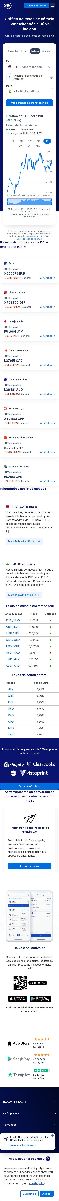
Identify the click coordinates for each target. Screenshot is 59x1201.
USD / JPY (13, 633)
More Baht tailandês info (22, 541)
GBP (11, 734)
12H (13, 141)
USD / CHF (13, 646)
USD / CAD (13, 652)
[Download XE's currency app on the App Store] (17, 999)
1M (38, 141)
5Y (29, 146)
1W (30, 141)
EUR (11, 702)
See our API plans (29, 786)
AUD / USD (13, 665)
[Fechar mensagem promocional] (52, 1135)
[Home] (8, 6)
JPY (10, 689)
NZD (11, 728)
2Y (20, 146)
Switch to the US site (22, 1145)
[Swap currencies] (10, 77)
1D (21, 141)
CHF (11, 695)
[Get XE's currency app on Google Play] (40, 999)
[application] (29, 177)
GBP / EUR (13, 626)
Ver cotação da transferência (29, 102)
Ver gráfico (46, 277)
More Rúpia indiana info (22, 594)
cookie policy (37, 1183)
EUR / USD (13, 620)
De (8, 61)
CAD (11, 715)
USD (11, 708)
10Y (38, 146)
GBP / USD (13, 639)
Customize (29, 1193)
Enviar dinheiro (29, 866)
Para (9, 85)
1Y (47, 141)
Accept (46, 1193)
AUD (11, 721)
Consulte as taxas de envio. (29, 239)
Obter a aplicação (36, 5)
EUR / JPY (12, 659)
